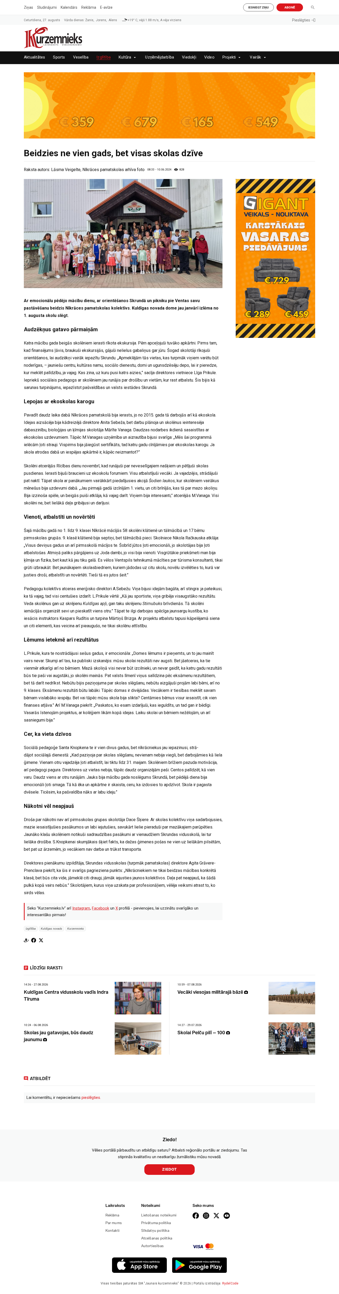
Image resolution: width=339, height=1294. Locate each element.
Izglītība (103, 57)
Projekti (229, 57)
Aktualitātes (34, 57)
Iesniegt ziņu (258, 7)
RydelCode (230, 1283)
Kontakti (112, 1230)
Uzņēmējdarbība (159, 57)
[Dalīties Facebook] (33, 940)
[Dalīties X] (41, 940)
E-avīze (106, 7)
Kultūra (125, 57)
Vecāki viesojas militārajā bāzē (210, 992)
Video (209, 57)
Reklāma (88, 7)
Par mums (113, 1223)
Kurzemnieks (75, 928)
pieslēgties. (91, 1097)
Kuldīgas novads (51, 928)
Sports (59, 57)
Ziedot (169, 1169)
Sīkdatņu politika (155, 1230)
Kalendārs (69, 7)
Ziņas (28, 7)
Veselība (81, 57)
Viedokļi (189, 57)
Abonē (289, 7)
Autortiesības (152, 1246)
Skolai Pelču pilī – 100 (201, 1033)
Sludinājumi (47, 7)
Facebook (100, 908)
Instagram (81, 908)
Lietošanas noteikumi (159, 1215)
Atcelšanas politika (156, 1238)
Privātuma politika (156, 1223)
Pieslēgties (301, 20)
